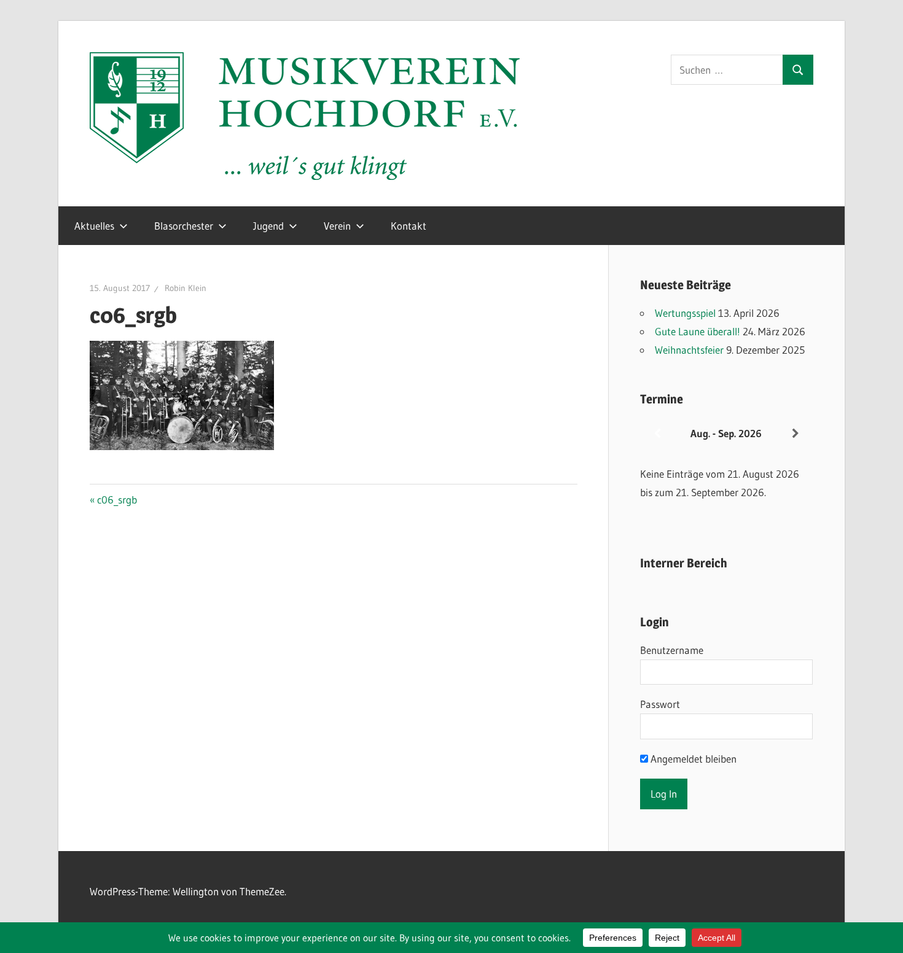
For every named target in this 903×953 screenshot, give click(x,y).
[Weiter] (795, 433)
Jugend (268, 225)
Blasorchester (183, 225)
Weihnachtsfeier (689, 349)
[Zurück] (657, 433)
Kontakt (408, 225)
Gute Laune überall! (697, 331)
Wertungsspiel (685, 312)
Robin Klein (185, 288)
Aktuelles (94, 225)
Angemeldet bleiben (692, 758)
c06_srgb (116, 499)
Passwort (660, 704)
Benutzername (671, 650)
